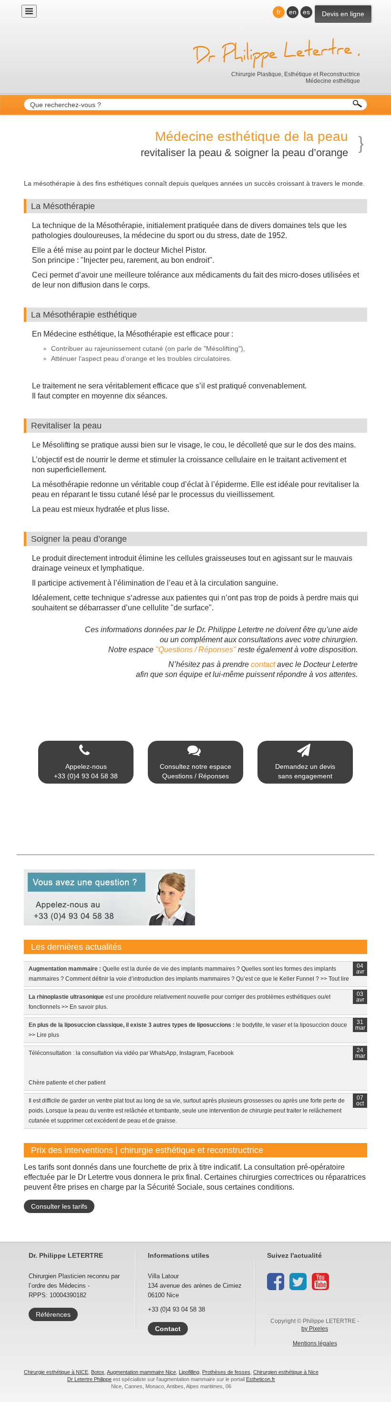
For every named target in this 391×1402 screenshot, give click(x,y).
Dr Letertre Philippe (89, 1379)
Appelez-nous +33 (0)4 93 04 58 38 (86, 771)
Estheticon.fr (260, 1379)
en (293, 12)
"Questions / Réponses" (195, 650)
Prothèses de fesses (226, 1372)
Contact (168, 1328)
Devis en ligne (343, 14)
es (306, 12)
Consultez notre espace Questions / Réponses (195, 771)
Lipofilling (189, 1372)
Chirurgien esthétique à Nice (286, 1372)
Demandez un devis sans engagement (305, 771)
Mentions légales (315, 1343)
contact (263, 664)
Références (53, 1314)
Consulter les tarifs (59, 1206)
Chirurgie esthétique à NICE (56, 1372)
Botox (97, 1372)
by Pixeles (314, 1328)
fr (279, 12)
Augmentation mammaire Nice (141, 1372)
